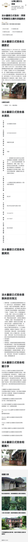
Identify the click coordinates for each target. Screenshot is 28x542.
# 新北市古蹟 (5, 28)
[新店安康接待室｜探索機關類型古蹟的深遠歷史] (14, 484)
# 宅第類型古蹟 (14, 28)
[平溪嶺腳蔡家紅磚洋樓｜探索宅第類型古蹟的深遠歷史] (14, 523)
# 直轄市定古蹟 (6, 31)
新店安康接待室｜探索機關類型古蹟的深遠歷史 (14, 493)
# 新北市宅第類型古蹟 (17, 31)
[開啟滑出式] (25, 5)
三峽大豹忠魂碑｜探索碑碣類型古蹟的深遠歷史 (14, 513)
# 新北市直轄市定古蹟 (7, 34)
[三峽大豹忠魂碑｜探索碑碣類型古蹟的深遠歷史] (14, 503)
